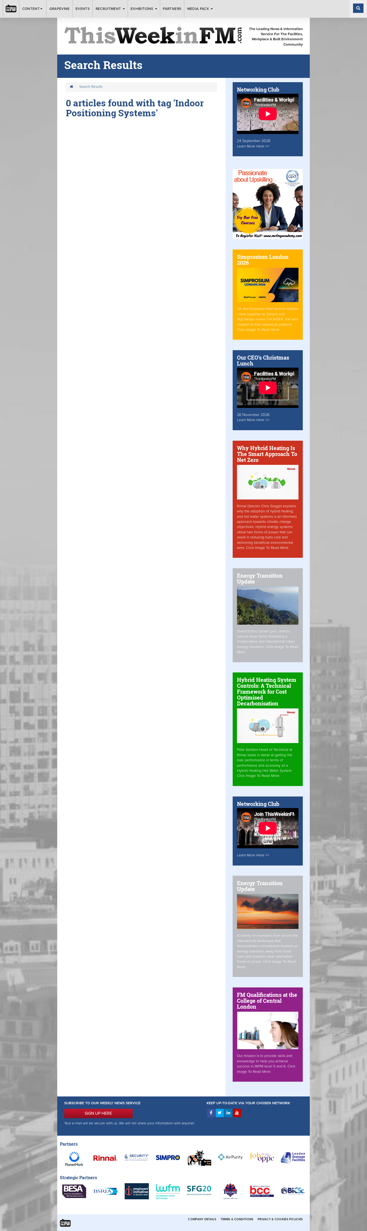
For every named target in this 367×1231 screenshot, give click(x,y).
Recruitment (109, 9)
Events (82, 9)
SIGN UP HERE (98, 1113)
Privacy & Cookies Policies (280, 1219)
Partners (172, 9)
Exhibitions (142, 9)
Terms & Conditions (237, 1219)
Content (31, 9)
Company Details (202, 1219)
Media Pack (198, 9)
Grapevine (59, 9)
